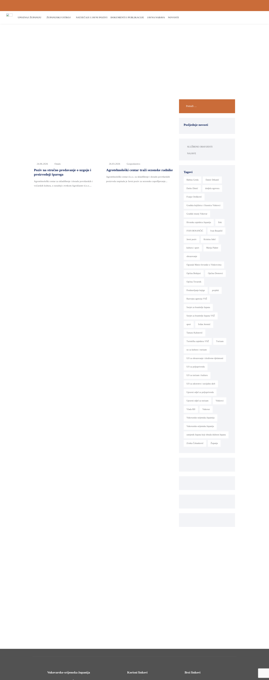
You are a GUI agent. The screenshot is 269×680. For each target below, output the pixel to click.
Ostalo (57, 164)
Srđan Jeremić (204, 324)
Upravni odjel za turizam (197, 401)
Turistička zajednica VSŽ (197, 341)
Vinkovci (220, 401)
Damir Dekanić (212, 180)
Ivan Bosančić (216, 231)
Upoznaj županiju (29, 17)
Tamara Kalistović (194, 333)
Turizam (220, 341)
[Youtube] (261, 6)
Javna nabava (156, 17)
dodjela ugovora (212, 188)
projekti (215, 290)
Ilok (220, 222)
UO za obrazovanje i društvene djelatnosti (204, 358)
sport (188, 324)
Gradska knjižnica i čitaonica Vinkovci (203, 205)
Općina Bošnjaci (193, 273)
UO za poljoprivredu (195, 367)
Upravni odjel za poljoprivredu (200, 392)
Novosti (173, 17)
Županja (214, 443)
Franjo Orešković (194, 197)
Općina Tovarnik (193, 282)
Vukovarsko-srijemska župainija (200, 418)
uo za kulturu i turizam (196, 350)
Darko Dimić (192, 188)
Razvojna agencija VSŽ (196, 299)
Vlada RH (190, 409)
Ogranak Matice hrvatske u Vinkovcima (203, 265)
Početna (121, 49)
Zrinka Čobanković (194, 443)
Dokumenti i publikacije (127, 17)
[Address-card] (12, 6)
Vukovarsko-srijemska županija (200, 426)
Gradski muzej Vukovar (196, 214)
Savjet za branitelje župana (198, 307)
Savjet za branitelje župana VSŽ (200, 316)
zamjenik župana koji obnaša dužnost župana (206, 435)
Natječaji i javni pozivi (91, 17)
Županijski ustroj (59, 17)
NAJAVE (191, 153)
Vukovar (206, 409)
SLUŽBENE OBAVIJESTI (199, 146)
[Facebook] (251, 6)
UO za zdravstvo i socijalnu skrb (200, 384)
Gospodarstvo (133, 164)
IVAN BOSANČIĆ (194, 231)
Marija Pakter (212, 248)
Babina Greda (192, 180)
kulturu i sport (192, 248)
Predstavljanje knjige (195, 290)
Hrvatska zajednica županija (198, 222)
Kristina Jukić (210, 239)
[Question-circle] (7, 6)
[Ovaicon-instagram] (256, 6)
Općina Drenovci (215, 273)
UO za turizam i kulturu (197, 375)
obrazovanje (191, 256)
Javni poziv (191, 239)
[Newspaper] (245, 6)
